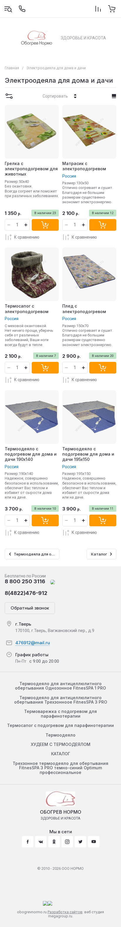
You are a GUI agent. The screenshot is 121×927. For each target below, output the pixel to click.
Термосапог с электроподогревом (26, 308)
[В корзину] (45, 225)
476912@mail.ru (32, 642)
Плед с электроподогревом (84, 308)
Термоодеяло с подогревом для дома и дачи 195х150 (88, 454)
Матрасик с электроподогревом (84, 166)
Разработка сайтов (65, 912)
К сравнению (26, 237)
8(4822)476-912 (26, 593)
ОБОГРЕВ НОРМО (60, 812)
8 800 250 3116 (25, 581)
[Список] (114, 96)
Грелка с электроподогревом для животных (31, 168)
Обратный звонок (30, 608)
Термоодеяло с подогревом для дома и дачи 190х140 (31, 454)
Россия (69, 176)
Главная (12, 68)
